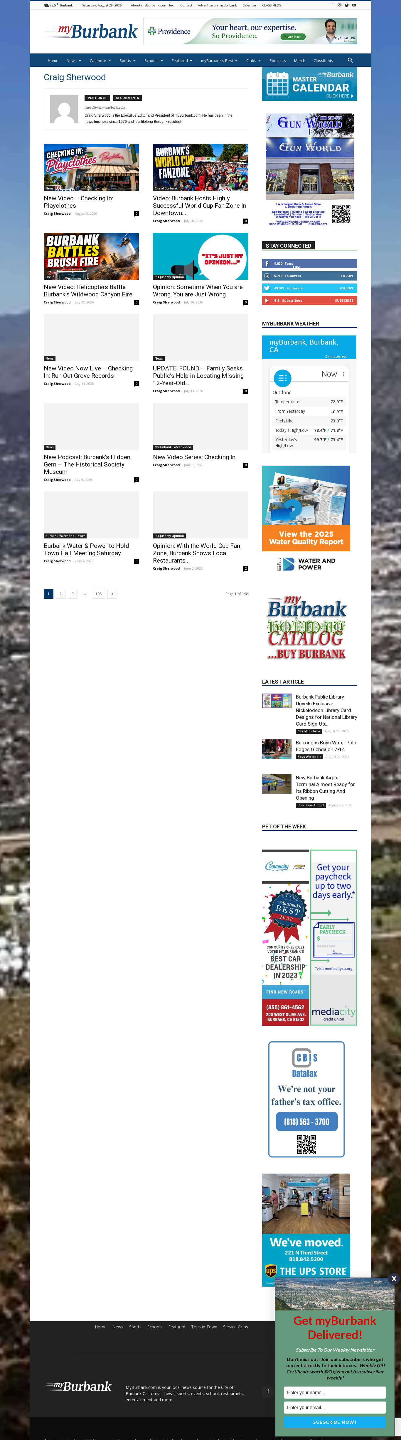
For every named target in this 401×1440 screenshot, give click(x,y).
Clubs (251, 60)
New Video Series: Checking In (194, 457)
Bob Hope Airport (311, 805)
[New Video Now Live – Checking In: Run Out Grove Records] (91, 337)
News (72, 60)
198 (98, 593)
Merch (299, 60)
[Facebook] (332, 5)
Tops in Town (204, 1327)
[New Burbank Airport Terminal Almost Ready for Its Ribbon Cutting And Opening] (277, 784)
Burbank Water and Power (65, 536)
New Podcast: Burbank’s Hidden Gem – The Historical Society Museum (87, 464)
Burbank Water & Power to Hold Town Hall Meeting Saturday (86, 549)
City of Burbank (166, 188)
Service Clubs (235, 1327)
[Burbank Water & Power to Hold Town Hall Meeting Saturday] (91, 514)
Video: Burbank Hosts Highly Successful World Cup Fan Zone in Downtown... (199, 205)
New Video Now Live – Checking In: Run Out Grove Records (88, 372)
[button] (350, 61)
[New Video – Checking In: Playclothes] (91, 167)
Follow (346, 275)
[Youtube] (354, 5)
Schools (151, 60)
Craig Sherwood (57, 213)
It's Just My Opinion (169, 277)
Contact (186, 5)
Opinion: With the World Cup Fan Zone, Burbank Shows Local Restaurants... (196, 553)
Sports (125, 60)
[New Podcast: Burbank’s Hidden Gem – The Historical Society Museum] (91, 426)
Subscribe (344, 300)
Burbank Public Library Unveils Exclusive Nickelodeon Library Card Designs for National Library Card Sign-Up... (326, 710)
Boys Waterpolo (309, 757)
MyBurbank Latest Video (173, 447)
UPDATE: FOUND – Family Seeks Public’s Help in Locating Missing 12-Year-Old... (198, 376)
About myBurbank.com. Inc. (153, 5)
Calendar (249, 5)
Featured (180, 60)
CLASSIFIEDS (271, 5)
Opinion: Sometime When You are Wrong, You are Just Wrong (198, 290)
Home (53, 60)
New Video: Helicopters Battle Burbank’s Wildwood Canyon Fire (88, 290)
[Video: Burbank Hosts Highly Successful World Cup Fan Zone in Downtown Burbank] (200, 167)
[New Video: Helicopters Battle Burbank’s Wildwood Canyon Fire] (91, 256)
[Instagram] (339, 5)
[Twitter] (346, 5)
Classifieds (323, 60)
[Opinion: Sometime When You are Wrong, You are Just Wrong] (200, 256)
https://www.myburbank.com (105, 107)
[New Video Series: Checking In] (200, 426)
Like (296, 267)
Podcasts (277, 60)
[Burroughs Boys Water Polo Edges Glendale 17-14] (277, 749)
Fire (48, 277)
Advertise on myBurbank (217, 5)
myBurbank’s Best (217, 60)
